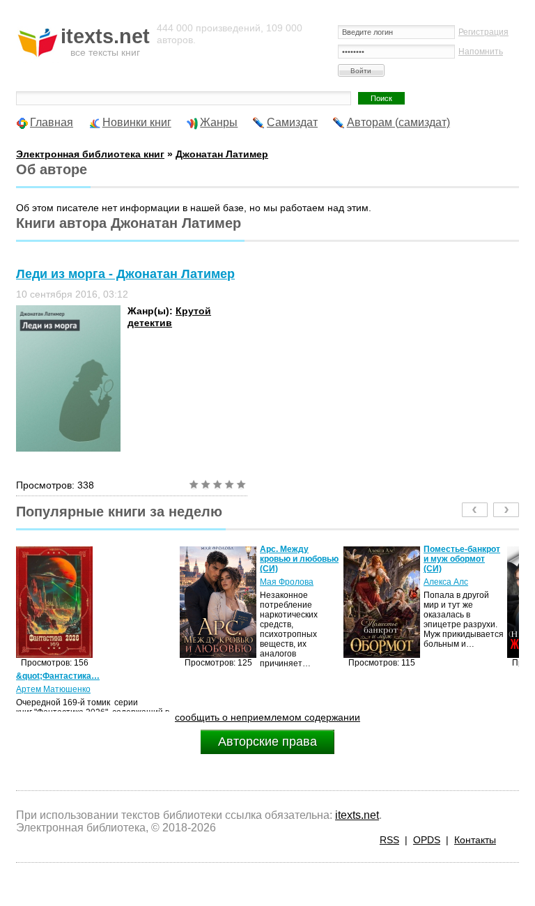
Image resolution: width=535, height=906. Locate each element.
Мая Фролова (286, 582)
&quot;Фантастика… (58, 676)
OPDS (426, 839)
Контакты (475, 839)
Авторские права (267, 741)
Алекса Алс (446, 582)
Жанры (219, 122)
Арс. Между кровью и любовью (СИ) (299, 559)
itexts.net (357, 815)
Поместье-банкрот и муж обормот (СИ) (462, 559)
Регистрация (483, 32)
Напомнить (480, 51)
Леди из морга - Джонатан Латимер (125, 274)
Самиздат (292, 122)
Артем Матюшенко (53, 689)
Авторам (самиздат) (398, 122)
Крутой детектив (169, 316)
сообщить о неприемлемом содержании (267, 717)
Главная (51, 122)
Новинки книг (136, 122)
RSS (389, 839)
